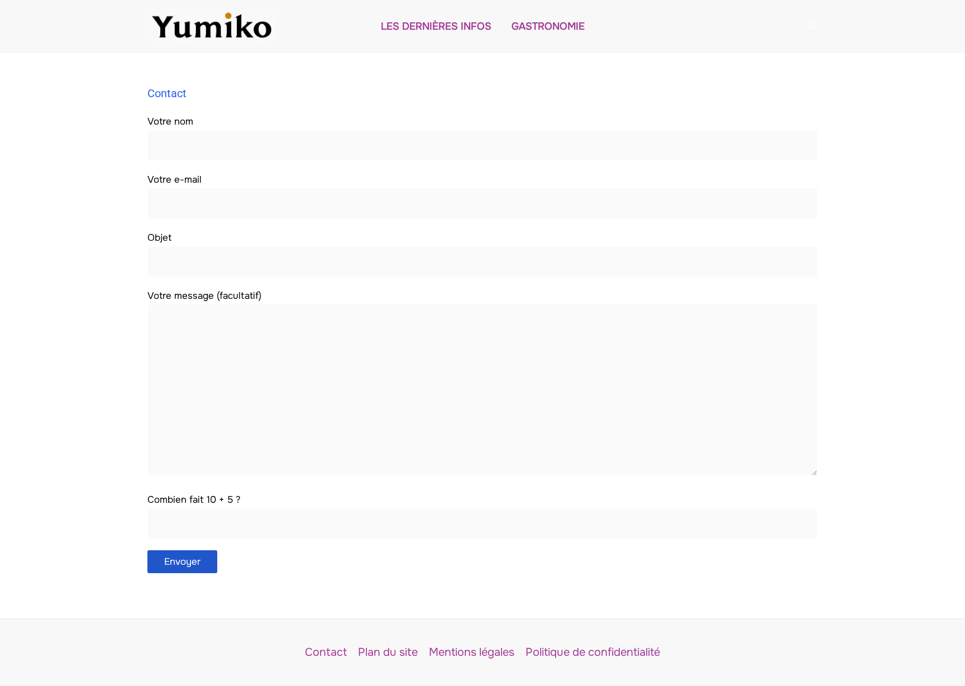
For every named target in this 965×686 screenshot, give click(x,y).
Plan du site (388, 652)
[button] (813, 26)
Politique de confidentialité (593, 652)
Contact (326, 652)
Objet (159, 238)
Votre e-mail (174, 179)
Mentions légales (471, 652)
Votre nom (170, 121)
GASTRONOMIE (548, 26)
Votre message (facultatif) (204, 296)
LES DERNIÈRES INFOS (436, 26)
